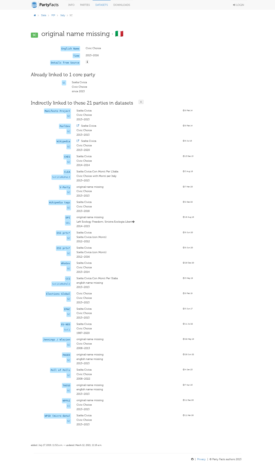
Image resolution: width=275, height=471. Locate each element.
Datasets (101, 5)
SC (63, 82)
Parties (85, 5)
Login (239, 5)
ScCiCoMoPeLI (61, 177)
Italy (62, 15)
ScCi (67, 329)
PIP (53, 15)
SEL (68, 222)
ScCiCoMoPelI (61, 284)
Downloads (121, 5)
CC (68, 405)
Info (71, 5)
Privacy (201, 459)
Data (43, 15)
